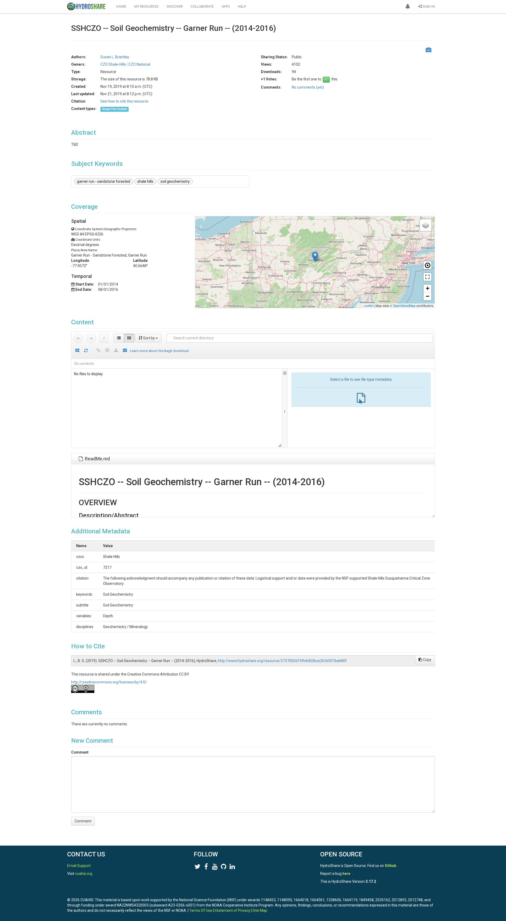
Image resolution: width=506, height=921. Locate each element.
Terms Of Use (200, 910)
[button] (407, 6)
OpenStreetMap (404, 305)
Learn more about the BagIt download (159, 351)
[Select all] (77, 350)
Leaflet (368, 305)
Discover (175, 6)
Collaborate (202, 6)
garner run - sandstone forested (103, 181)
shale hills (145, 181)
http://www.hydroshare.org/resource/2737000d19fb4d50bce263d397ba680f (282, 661)
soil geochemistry (175, 181)
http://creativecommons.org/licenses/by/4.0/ (109, 682)
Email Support (79, 866)
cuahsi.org (83, 873)
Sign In (428, 6)
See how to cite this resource (124, 101)
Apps (226, 6)
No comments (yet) (308, 87)
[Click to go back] (78, 338)
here (346, 873)
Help (242, 6)
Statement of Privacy (232, 910)
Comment (80, 752)
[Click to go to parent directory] (103, 338)
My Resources (146, 6)
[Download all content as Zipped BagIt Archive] (125, 350)
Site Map (259, 910)
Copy (426, 660)
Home (121, 6)
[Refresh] (86, 350)
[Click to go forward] (91, 338)
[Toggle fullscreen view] (427, 277)
